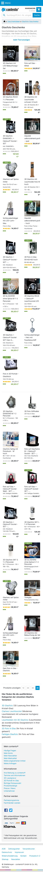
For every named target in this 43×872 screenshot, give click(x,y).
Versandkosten (29, 849)
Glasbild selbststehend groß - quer (32, 138)
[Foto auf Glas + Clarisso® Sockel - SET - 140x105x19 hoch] (32, 477)
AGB (3, 849)
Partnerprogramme (11, 800)
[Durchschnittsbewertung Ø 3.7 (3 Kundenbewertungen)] (28, 602)
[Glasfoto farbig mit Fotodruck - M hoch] (11, 439)
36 (33, 688)
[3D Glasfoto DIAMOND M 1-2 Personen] (11, 402)
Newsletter (15, 859)
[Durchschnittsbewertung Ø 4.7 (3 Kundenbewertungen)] (28, 110)
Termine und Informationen (14, 775)
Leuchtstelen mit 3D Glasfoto (15, 720)
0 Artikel (32, 11)
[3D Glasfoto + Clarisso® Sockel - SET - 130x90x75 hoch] (11, 512)
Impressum (19, 852)
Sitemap (5, 859)
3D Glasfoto (7, 705)
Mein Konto (8, 753)
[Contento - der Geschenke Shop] (9, 10)
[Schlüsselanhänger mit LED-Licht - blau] (11, 623)
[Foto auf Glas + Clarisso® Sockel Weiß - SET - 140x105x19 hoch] (11, 477)
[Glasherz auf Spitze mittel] (11, 588)
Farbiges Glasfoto (10, 734)
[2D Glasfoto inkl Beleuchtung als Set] (32, 623)
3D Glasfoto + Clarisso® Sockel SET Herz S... (9, 340)
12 (23, 688)
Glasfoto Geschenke (30, 21)
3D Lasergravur (10, 778)
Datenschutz (7, 852)
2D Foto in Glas (9, 728)
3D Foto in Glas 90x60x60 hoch (31, 259)
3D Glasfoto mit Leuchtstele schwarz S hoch (31, 102)
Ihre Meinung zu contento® (14, 773)
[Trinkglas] (32, 588)
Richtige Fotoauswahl (12, 783)
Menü (8, 3)
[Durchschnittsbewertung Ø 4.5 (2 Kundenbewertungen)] (7, 189)
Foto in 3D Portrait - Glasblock (11, 376)
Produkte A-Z (34, 856)
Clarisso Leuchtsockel (12, 711)
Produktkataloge (10, 786)
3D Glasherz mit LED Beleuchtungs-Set (10, 65)
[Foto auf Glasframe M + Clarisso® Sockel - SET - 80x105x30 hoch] (32, 439)
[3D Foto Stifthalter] (32, 402)
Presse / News (10, 788)
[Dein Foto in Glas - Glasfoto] (11, 659)
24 (28, 688)
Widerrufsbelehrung (10, 856)
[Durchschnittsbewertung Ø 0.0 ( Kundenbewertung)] (7, 71)
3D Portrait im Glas (11, 780)
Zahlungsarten (14, 849)
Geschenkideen (14, 21)
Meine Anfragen (10, 763)
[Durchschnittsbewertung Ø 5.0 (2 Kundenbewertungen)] (28, 68)
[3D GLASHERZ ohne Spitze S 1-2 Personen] (32, 550)
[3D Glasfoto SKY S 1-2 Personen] (11, 550)
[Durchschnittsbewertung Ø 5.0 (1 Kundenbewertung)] (28, 143)
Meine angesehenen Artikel (14, 761)
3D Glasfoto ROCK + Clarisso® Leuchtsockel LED (31, 301)
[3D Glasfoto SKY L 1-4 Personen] (32, 512)
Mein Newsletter (10, 756)
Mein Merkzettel (10, 758)
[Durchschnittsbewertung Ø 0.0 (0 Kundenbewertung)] (7, 107)
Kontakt (23, 856)
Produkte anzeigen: (12, 688)
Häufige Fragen (10, 750)
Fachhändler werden (12, 803)
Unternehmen (9, 791)
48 (37, 688)
